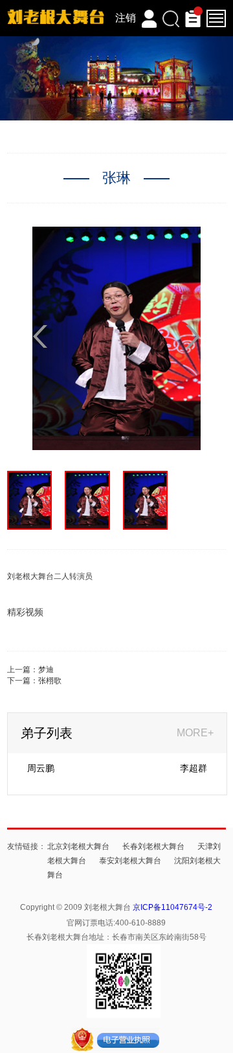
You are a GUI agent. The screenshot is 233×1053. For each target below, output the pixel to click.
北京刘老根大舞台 (78, 846)
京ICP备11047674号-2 (172, 907)
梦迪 (46, 669)
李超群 (193, 768)
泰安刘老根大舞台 (130, 860)
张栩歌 (49, 680)
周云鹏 (40, 768)
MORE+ (195, 732)
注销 (125, 17)
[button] (193, 336)
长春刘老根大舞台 (153, 846)
